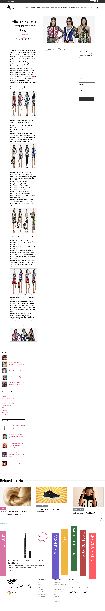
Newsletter (4, 410)
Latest (27, 8)
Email (81, 84)
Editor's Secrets (42, 506)
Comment (82, 60)
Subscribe (94, 583)
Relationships (63, 8)
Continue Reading (12, 570)
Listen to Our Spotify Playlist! (84, 513)
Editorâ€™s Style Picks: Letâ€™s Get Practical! (50, 510)
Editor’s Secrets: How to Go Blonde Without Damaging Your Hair (13, 513)
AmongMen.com (6, 412)
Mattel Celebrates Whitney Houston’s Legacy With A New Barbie (16, 454)
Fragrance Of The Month (8, 399)
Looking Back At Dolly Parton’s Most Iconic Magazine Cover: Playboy (16, 445)
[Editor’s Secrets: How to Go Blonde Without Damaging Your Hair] (15, 496)
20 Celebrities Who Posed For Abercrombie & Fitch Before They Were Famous (17, 371)
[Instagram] (80, 592)
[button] (17, 38)
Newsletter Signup (10, 1)
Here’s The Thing (74, 8)
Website (81, 90)
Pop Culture (46, 8)
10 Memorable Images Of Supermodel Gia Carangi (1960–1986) (17, 364)
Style (38, 8)
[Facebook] (71, 592)
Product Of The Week (7, 401)
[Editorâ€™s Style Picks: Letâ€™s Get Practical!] (51, 495)
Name (81, 78)
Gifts (3, 408)
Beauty (33, 8)
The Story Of (85, 8)
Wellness (54, 8)
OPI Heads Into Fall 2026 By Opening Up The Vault (16, 462)
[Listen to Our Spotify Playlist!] (88, 497)
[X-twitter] (76, 592)
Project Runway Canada (8, 403)
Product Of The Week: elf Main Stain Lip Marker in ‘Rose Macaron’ (17, 427)
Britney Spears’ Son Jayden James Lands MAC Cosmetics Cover (16, 436)
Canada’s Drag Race (7, 405)
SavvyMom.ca (5, 415)
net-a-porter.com (29, 76)
